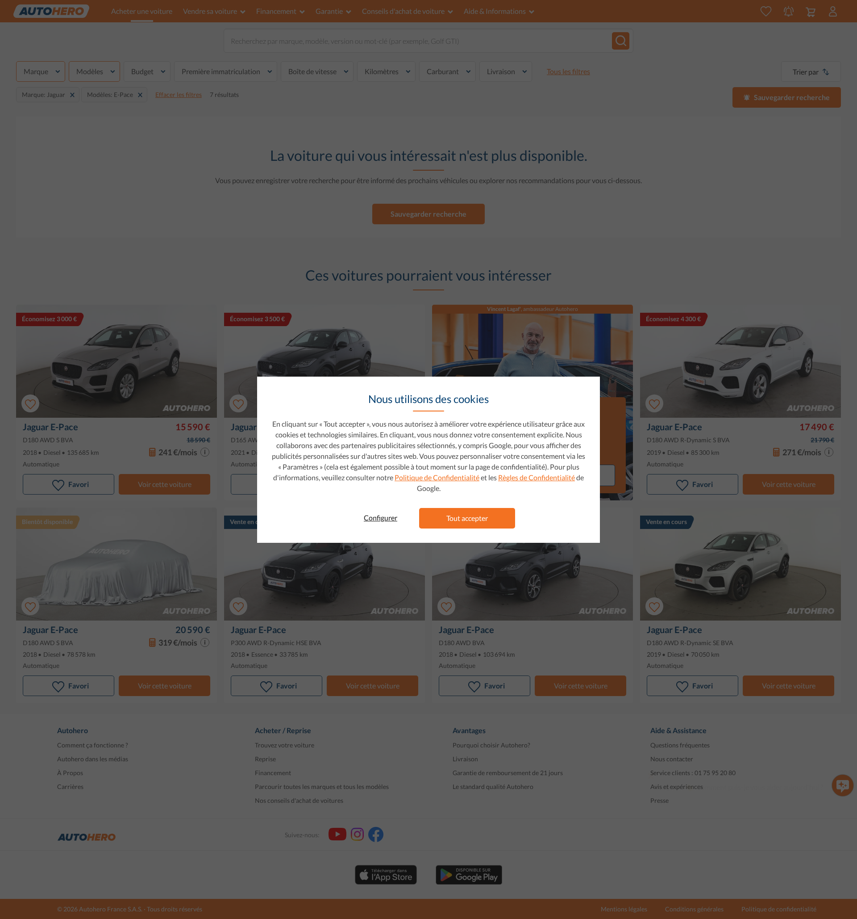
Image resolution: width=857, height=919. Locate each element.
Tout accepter (467, 518)
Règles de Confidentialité (536, 477)
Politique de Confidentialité (437, 477)
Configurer (380, 517)
